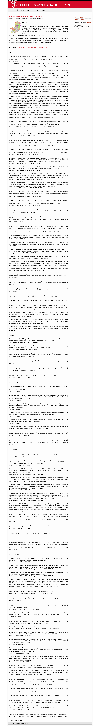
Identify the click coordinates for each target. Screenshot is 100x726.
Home (20, 10)
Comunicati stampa (28, 10)
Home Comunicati (79, 19)
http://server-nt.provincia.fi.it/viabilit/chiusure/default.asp (32, 47)
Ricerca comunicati (80, 17)
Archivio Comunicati (80, 15)
